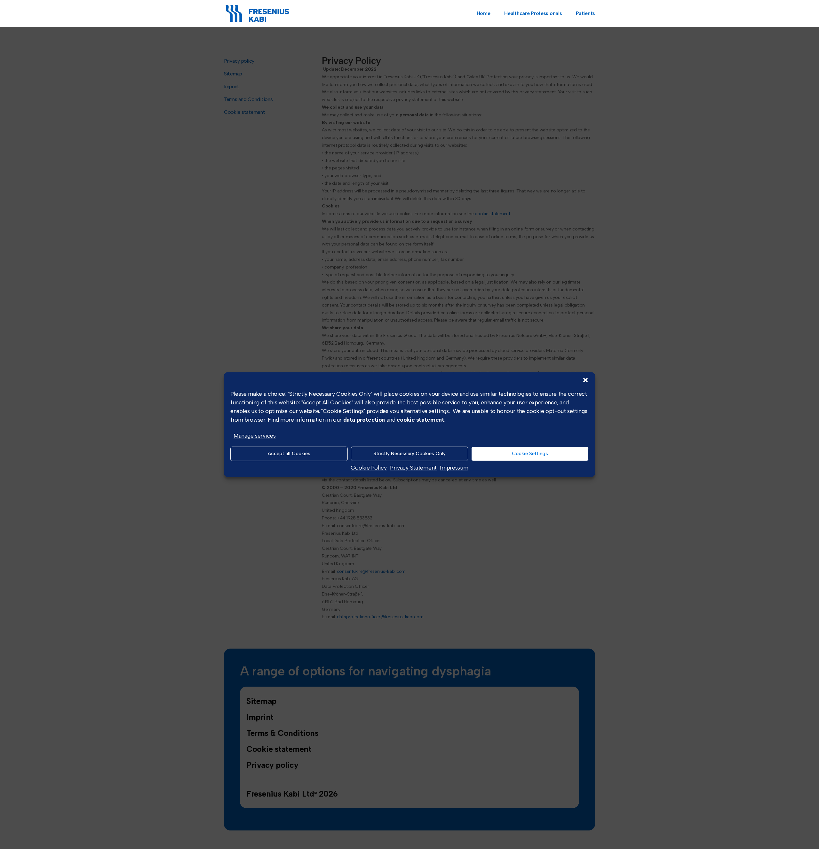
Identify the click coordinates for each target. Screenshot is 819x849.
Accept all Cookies (289, 454)
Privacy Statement (413, 467)
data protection (364, 419)
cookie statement (420, 419)
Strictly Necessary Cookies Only (409, 454)
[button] (585, 380)
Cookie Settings (530, 454)
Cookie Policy (368, 467)
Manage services (255, 435)
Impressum (454, 467)
